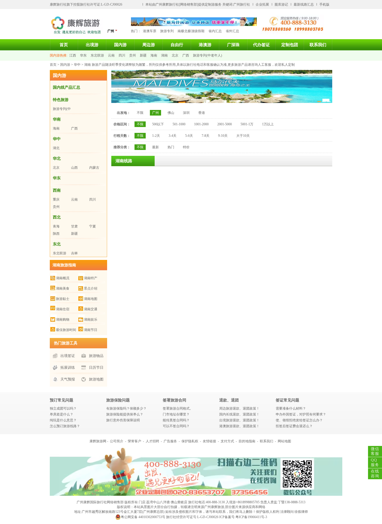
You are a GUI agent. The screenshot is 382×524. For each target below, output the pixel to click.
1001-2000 (201, 124)
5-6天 (189, 136)
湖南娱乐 (90, 319)
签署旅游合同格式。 (178, 408)
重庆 (56, 199)
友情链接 (209, 441)
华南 (57, 119)
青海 (56, 226)
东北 (57, 244)
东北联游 (97, 55)
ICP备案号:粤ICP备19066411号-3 (243, 517)
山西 (74, 168)
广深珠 (233, 45)
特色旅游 (61, 100)
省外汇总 (232, 31)
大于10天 (243, 136)
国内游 (120, 45)
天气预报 (67, 379)
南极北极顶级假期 (191, 31)
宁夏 (92, 226)
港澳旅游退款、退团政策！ (239, 426)
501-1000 (179, 124)
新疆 (143, 55)
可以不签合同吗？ (176, 426)
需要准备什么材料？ (291, 408)
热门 (171, 147)
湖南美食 (62, 288)
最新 (155, 147)
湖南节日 (90, 330)
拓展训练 (67, 367)
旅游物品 (96, 356)
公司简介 (116, 441)
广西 (185, 55)
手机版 (324, 4)
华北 (57, 158)
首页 (64, 45)
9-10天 (223, 136)
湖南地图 (90, 299)
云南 (111, 55)
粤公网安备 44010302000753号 (143, 517)
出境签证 (67, 356)
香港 (201, 113)
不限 (140, 113)
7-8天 (205, 136)
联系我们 (318, 45)
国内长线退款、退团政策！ (239, 414)
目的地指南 (247, 441)
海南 (153, 55)
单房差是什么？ (61, 414)
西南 (57, 190)
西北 (57, 217)
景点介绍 (90, 288)
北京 (175, 55)
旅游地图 (96, 379)
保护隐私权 (189, 441)
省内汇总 (215, 31)
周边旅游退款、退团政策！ (239, 408)
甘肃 (74, 226)
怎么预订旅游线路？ (65, 426)
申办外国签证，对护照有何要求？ (301, 414)
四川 (122, 55)
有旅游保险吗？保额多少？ (126, 408)
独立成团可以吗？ (63, 408)
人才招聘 (152, 441)
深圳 (186, 113)
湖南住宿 (62, 309)
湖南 (164, 55)
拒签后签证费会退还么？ (294, 426)
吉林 (74, 253)
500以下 (158, 124)
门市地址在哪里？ (176, 414)
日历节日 (96, 367)
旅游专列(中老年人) (207, 55)
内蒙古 (94, 168)
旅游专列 (167, 31)
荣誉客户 (134, 441)
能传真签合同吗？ (176, 420)
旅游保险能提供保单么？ (124, 414)
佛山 (171, 113)
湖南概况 (62, 278)
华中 (77, 65)
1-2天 (156, 136)
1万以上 (268, 124)
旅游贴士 (62, 299)
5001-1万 (246, 124)
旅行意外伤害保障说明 (123, 420)
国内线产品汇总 (66, 87)
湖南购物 (62, 319)
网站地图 (284, 441)
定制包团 (289, 45)
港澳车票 (149, 31)
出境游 (92, 45)
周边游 (148, 45)
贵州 (132, 55)
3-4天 (172, 136)
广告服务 (170, 441)
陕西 (56, 234)
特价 (186, 147)
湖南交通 (90, 309)
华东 (83, 55)
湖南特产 (90, 278)
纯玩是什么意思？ (63, 420)
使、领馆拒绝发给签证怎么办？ (299, 420)
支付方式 (227, 441)
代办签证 (261, 45)
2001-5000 (224, 124)
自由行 (177, 45)
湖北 (56, 148)
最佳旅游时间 (66, 330)
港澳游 (205, 45)
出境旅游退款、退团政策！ (239, 420)
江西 (72, 55)
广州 (155, 113)
